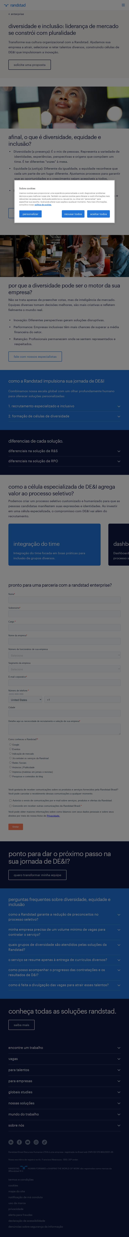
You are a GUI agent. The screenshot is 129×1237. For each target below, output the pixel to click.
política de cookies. (43, 204)
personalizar (30, 213)
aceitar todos (98, 213)
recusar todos (73, 213)
